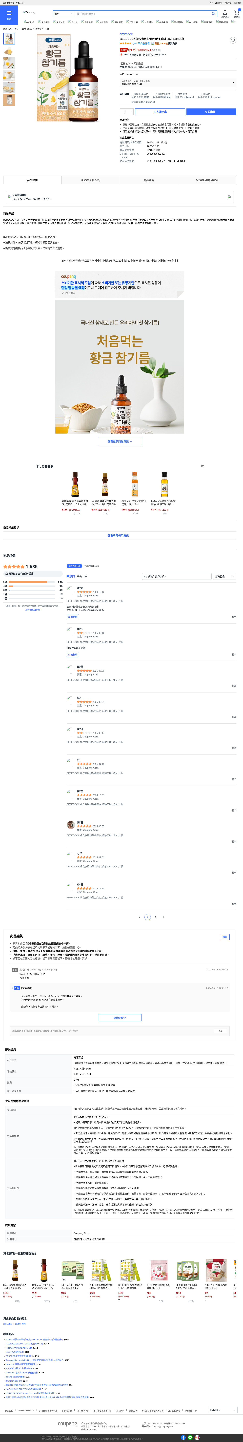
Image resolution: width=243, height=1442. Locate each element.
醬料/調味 (7, 1324)
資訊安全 (133, 1410)
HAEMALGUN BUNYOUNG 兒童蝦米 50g (24, 1344)
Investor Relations (26, 1410)
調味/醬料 (39, 29)
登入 (211, 3)
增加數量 (131, 113)
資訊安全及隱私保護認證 (152, 1410)
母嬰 (17, 29)
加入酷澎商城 (174, 1410)
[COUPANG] (67, 1425)
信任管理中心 (83, 1410)
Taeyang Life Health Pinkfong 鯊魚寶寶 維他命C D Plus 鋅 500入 (34, 1360)
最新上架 (82, 576)
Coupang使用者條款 (48, 1410)
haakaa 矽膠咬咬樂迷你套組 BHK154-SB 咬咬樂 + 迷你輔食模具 (34, 1339)
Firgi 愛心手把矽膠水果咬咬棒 (19, 1348)
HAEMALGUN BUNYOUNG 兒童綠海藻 (23, 1389)
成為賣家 (237, 3)
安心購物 (120, 1410)
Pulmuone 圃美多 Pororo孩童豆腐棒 (22, 1373)
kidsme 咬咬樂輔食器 (15, 1377)
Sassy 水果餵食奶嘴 (15, 1352)
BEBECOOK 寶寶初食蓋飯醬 (18, 1356)
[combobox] (224, 576)
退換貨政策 (67, 1410)
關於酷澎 (9, 1410)
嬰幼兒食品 (27, 29)
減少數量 (131, 110)
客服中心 (228, 3)
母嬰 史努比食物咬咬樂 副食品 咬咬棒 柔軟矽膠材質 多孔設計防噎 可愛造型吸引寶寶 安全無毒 (47, 1397)
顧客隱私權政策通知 (102, 1410)
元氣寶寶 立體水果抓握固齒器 (19, 1368)
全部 (57, 14)
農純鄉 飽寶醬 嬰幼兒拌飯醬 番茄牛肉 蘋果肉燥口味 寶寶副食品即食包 (37, 1385)
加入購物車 (160, 111)
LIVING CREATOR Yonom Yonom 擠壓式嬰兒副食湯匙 (30, 1393)
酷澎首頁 (7, 29)
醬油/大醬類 (20, 1324)
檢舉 (220, 1031)
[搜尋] (213, 13)
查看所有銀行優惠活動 (143, 102)
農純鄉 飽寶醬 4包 (14, 1381)
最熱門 (71, 576)
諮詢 (225, 937)
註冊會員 (219, 3)
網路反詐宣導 (191, 1410)
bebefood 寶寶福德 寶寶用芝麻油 (20, 1364)
